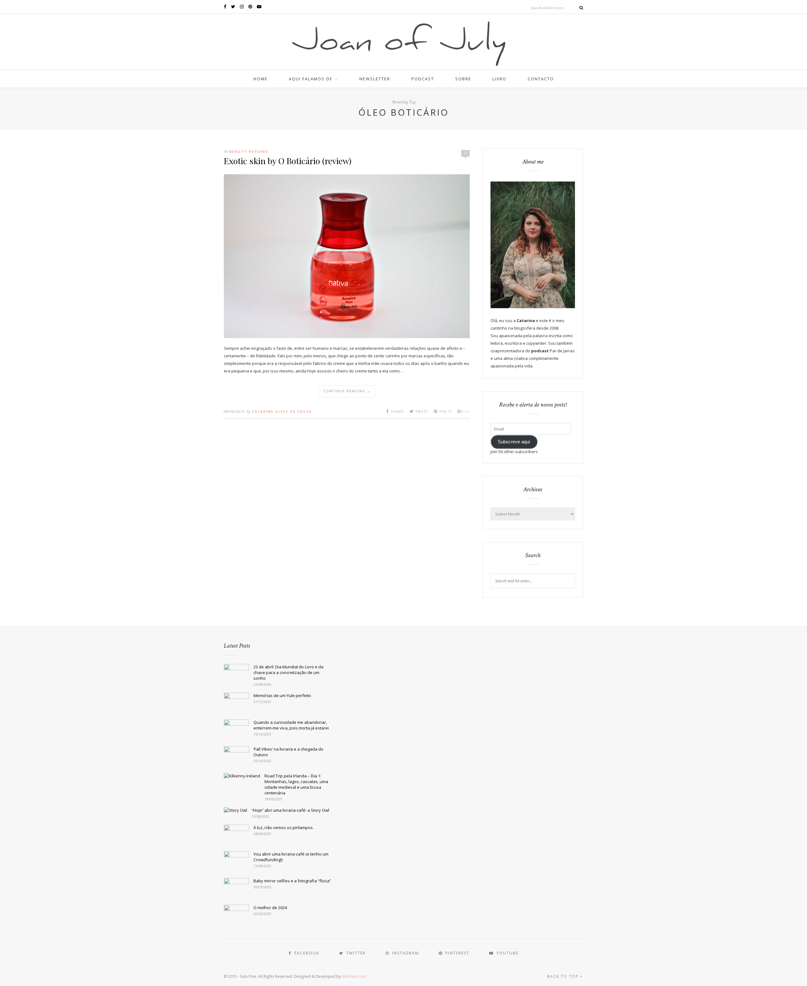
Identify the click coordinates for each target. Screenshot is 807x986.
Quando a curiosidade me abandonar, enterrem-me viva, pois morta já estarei (291, 725)
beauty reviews (249, 151)
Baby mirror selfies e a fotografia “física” (292, 881)
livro (499, 79)
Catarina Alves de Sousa (282, 411)
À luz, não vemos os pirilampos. (283, 827)
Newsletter (374, 79)
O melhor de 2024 (270, 907)
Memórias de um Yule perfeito (282, 695)
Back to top (563, 976)
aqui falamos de (311, 79)
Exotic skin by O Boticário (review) (287, 160)
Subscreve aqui (514, 441)
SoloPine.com (354, 976)
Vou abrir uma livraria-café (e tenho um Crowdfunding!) (290, 856)
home (260, 79)
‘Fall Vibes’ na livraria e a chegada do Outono (288, 752)
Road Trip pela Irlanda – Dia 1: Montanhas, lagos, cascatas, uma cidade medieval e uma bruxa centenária (296, 784)
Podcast (422, 79)
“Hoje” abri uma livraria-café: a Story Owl (290, 810)
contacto (541, 79)
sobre (463, 79)
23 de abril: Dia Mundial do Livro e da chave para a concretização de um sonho (288, 672)
